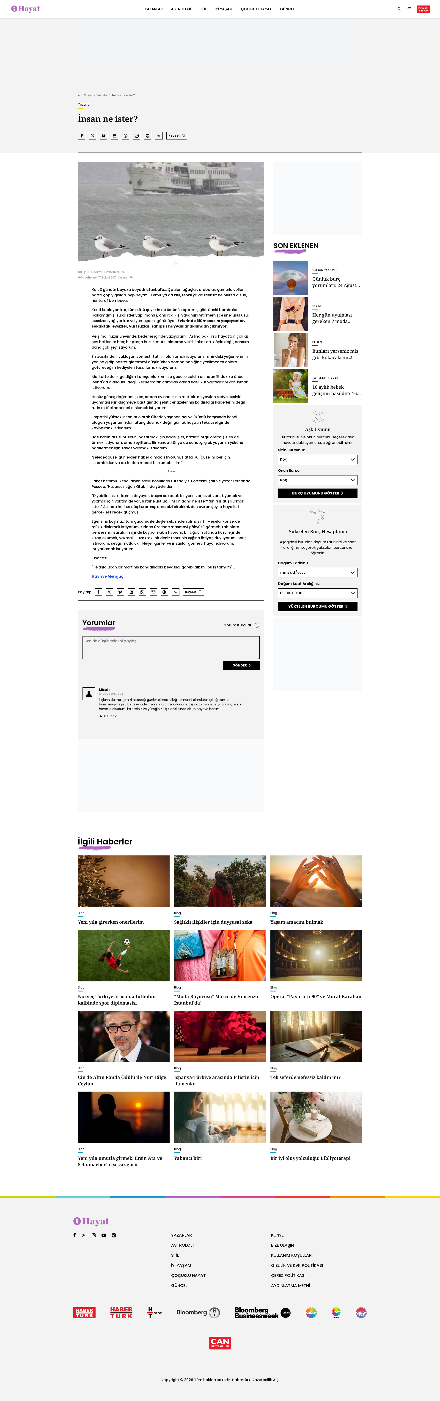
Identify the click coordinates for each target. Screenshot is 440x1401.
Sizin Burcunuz (291, 450)
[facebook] (74, 1235)
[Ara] (399, 9)
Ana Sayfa (85, 95)
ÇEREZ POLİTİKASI (288, 1275)
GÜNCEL (179, 1285)
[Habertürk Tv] (121, 1312)
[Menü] (409, 9)
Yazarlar (102, 95)
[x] (83, 1235)
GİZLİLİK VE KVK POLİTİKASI (297, 1265)
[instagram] (93, 1235)
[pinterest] (114, 1235)
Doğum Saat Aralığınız (299, 583)
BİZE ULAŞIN (282, 1245)
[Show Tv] (311, 1312)
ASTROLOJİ (182, 1245)
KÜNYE (277, 1235)
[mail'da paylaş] (136, 135)
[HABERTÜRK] (423, 9)
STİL (175, 1255)
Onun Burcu (289, 470)
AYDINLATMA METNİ (290, 1285)
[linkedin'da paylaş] (114, 135)
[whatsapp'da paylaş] (125, 135)
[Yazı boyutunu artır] (159, 135)
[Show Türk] (336, 1312)
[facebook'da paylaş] (81, 135)
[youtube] (104, 1235)
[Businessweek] (263, 1312)
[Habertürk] (84, 1312)
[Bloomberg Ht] (198, 1312)
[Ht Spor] (154, 1312)
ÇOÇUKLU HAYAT (188, 1275)
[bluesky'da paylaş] (103, 135)
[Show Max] (361, 1312)
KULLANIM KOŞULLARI (292, 1255)
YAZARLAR (181, 1235)
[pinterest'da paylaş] (147, 135)
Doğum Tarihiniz (293, 563)
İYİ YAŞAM (181, 1265)
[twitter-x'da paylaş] (92, 135)
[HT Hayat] (220, 1221)
